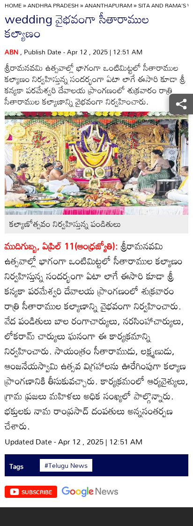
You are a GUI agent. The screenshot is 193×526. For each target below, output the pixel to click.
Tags (16, 466)
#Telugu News (66, 465)
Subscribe (37, 491)
